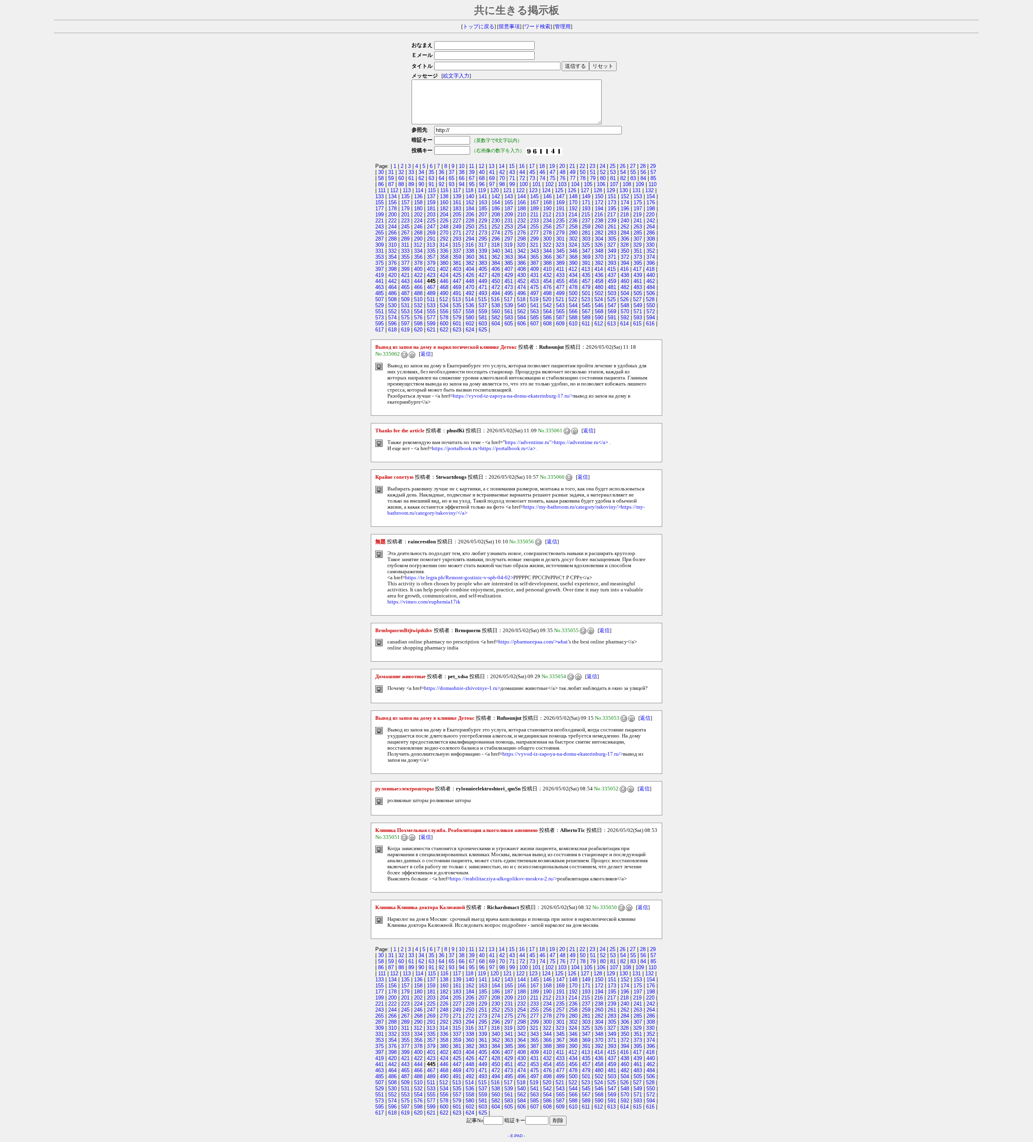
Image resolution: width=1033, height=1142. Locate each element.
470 (470, 287)
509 (405, 299)
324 (573, 245)
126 (572, 190)
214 (573, 215)
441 (379, 281)
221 (379, 221)
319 (508, 245)
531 (405, 305)
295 (483, 239)
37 (451, 172)
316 (469, 245)
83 (633, 178)
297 (508, 239)
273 (483, 233)
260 (599, 227)
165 (508, 202)
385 (508, 263)
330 (650, 245)
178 (392, 208)
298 (521, 239)
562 (521, 311)
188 (521, 208)
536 (470, 305)
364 (521, 257)
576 (418, 317)
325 (585, 245)
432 (547, 275)
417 (637, 269)
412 (573, 269)
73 (532, 178)
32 (401, 172)
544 (573, 305)
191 (560, 208)
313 (431, 245)
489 (431, 293)
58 (381, 178)
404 (470, 269)
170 (573, 202)
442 (392, 281)
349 (612, 251)
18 (542, 166)
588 (573, 317)
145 (534, 196)
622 (444, 330)
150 (599, 196)
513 (456, 299)
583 (508, 317)
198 (650, 208)
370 (599, 257)
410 (547, 269)
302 (573, 239)
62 (421, 178)
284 (625, 233)
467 (431, 287)
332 (392, 251)
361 (483, 257)
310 (392, 245)
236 (573, 221)
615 (637, 324)
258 (573, 227)
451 (508, 281)
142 (495, 196)
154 (650, 196)
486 (392, 293)
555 (431, 311)
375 (379, 263)
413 (585, 269)
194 (599, 208)
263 (638, 227)
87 (391, 184)
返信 (425, 354)
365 (534, 257)
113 (407, 190)
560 (495, 311)
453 (534, 281)
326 (598, 245)
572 (650, 311)
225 (431, 221)
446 (444, 281)
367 (560, 257)
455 (560, 281)
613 (611, 324)
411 (560, 269)
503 (612, 293)
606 (521, 324)
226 (444, 221)
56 (643, 172)
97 (492, 184)
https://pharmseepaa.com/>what (533, 642)
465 (405, 287)
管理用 (563, 26)
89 (411, 184)
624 (470, 330)
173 (612, 202)
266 (392, 233)
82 (623, 178)
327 (611, 245)
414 (598, 269)
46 (542, 172)
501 (586, 293)
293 (457, 239)
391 (586, 263)
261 (612, 227)
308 (650, 239)
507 (379, 299)
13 (491, 166)
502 (599, 293)
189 (534, 208)
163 (483, 202)
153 (638, 196)
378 (418, 263)
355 (405, 257)
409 (534, 269)
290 (418, 239)
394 (625, 263)
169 (560, 202)
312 (418, 245)
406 (495, 269)
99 (512, 184)
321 (534, 245)
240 (625, 221)
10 (461, 166)
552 (392, 311)
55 (633, 172)
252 (495, 227)
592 (625, 317)
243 (379, 227)
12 (481, 166)
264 (650, 227)
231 (508, 221)
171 (586, 202)
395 (638, 263)
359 (457, 257)
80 (603, 178)
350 (625, 251)
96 (482, 184)
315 (456, 245)
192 (573, 208)
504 (625, 293)
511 (431, 299)
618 (392, 330)
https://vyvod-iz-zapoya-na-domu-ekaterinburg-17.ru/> (513, 396)
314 (443, 245)
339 (483, 251)
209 (508, 215)
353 (379, 257)
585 (534, 317)
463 (379, 287)
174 (625, 202)
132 (649, 190)
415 (611, 269)
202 (418, 215)
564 (547, 311)
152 (625, 196)
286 (650, 233)
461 (638, 281)
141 (483, 196)
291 (431, 239)
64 (441, 178)
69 (492, 178)
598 (418, 324)
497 (534, 293)
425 (457, 275)
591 (612, 317)
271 (457, 233)
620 (418, 330)
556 (444, 311)
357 (431, 257)
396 (650, 263)
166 (521, 202)
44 (522, 172)
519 (534, 299)
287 (379, 239)
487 (405, 293)
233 (534, 221)
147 (560, 196)
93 (451, 184)
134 (392, 196)
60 (401, 178)
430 (521, 275)
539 (508, 305)
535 (457, 305)
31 (391, 172)
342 (521, 251)
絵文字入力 (456, 76)
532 (418, 305)
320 (521, 245)
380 (444, 263)
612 (598, 324)
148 (573, 196)
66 (461, 178)
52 (603, 172)
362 (495, 257)
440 (650, 275)
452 (521, 281)
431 (534, 275)
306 (625, 239)
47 (552, 172)
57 (653, 172)
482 (625, 287)
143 (508, 196)
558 (470, 311)
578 (444, 317)
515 (482, 299)
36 (441, 172)
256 (547, 227)
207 (483, 215)
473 (508, 287)
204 (444, 215)
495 (508, 293)
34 (421, 172)
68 (482, 178)
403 (457, 269)
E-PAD (516, 1136)
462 (650, 281)
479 (586, 287)
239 (612, 221)
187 (508, 208)
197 (638, 208)
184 (470, 208)
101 (536, 184)
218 (624, 215)
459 (612, 281)
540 (521, 305)
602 (470, 324)
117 (457, 190)
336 (444, 251)
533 (431, 305)
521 (560, 299)
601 (457, 324)
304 (599, 239)
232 (521, 221)
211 (534, 215)
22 (582, 166)
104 (575, 184)
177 (379, 208)
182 (444, 208)
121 (507, 190)
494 (495, 293)
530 (392, 305)
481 (612, 287)
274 (495, 233)
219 (637, 215)
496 (521, 293)
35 (431, 172)
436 (599, 275)
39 (472, 172)
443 (405, 281)
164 (495, 202)
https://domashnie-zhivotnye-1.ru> (462, 688)
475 (534, 287)
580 (470, 317)
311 (405, 245)
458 (599, 281)
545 (586, 305)
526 (624, 299)
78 (583, 178)
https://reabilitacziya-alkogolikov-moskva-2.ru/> (503, 879)
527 (637, 299)
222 (392, 221)
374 (650, 257)
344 (547, 251)
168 (547, 202)
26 (622, 166)
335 (431, 251)
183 (457, 208)
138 (444, 196)
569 (612, 311)
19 (552, 166)
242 (650, 221)
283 (612, 233)
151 (612, 196)
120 (494, 190)
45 (532, 172)
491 (457, 293)
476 (547, 287)
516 (495, 299)
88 (401, 184)
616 (650, 324)
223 (405, 221)
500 (573, 293)
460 (625, 281)
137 (431, 196)
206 (470, 215)
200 (392, 215)
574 (392, 317)
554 (418, 311)
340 (495, 251)
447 (457, 281)
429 (508, 275)
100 (523, 184)
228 (470, 221)
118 (469, 190)
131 (636, 190)
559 (483, 311)
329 (637, 245)
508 (392, 299)
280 (573, 233)
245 (405, 227)
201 (405, 215)
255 (534, 227)
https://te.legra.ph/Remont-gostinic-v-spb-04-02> (459, 577)
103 (562, 184)
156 (392, 202)
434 (573, 275)
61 (411, 178)
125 (559, 190)
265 (379, 233)
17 (532, 166)
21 (572, 166)
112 (394, 190)
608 (547, 324)
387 (534, 263)
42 (502, 172)
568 (599, 311)
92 (441, 184)
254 (521, 227)
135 (405, 196)
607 (534, 324)
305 (612, 239)
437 (612, 275)
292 (444, 239)
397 (379, 269)
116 (444, 190)
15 (511, 166)
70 (502, 178)
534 (444, 305)
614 (624, 324)
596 (392, 324)
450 (495, 281)
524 (598, 299)
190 (547, 208)
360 (470, 257)
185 (483, 208)
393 (612, 263)
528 (650, 299)
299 (534, 239)
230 (495, 221)
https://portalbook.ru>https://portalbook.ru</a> (483, 448)
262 (625, 227)
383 (483, 263)
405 (483, 269)
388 (547, 263)
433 (560, 275)
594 (650, 317)
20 (562, 166)
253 (508, 227)
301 (560, 239)
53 (613, 172)
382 (470, 263)
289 (405, 239)
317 (482, 245)
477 (560, 287)
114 (419, 190)
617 (379, 330)
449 (483, 281)
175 (638, 202)
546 (599, 305)
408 (521, 269)
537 (483, 305)
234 (547, 221)
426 (470, 275)
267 (405, 233)
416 (624, 269)
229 (483, 221)
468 (444, 287)
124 (546, 190)
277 (534, 233)
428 (495, 275)
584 (521, 317)
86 (381, 184)
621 (431, 330)
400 (418, 269)
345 (560, 251)
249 (457, 227)
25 (612, 166)
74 (542, 178)
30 (381, 172)
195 (612, 208)
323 (560, 245)
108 (627, 184)
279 (560, 233)
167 (534, 202)
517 (508, 299)
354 (392, 257)
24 (602, 166)
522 (573, 299)
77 (572, 178)
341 (508, 251)
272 (470, 233)
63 (431, 178)
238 (599, 221)
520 (547, 299)
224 (418, 221)
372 (625, 257)
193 (586, 208)
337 (457, 251)
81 (613, 178)
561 (508, 311)
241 (638, 221)
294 (470, 239)
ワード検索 (537, 26)
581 (483, 317)
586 (547, 317)
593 (638, 317)
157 (405, 202)
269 (431, 233)
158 (418, 202)
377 (405, 263)
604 (495, 324)
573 (379, 317)
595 (379, 324)
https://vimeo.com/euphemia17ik (423, 602)
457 (586, 281)
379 (431, 263)
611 (586, 324)
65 (451, 178)
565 (560, 311)
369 (586, 257)
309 (379, 245)
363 (508, 257)
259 (586, 227)
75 (552, 178)
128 (598, 190)
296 (495, 239)
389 (560, 263)
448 (470, 281)
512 (443, 299)
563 (534, 311)
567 (586, 311)
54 (623, 172)
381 (457, 263)
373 (638, 257)
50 (583, 172)
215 (585, 215)
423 (431, 275)
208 (495, 215)
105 (588, 184)
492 (470, 293)
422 (418, 275)
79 (593, 178)
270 (444, 233)
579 (457, 317)
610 (573, 324)
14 (501, 166)
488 (418, 293)
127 (585, 190)
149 (586, 196)
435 (586, 275)
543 (560, 305)
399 (405, 269)
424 (444, 275)
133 (379, 196)
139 (457, 196)
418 (650, 269)
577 (431, 317)
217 (611, 215)
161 (457, 202)
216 (598, 215)
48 (562, 172)
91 (431, 184)
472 (495, 287)
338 (470, 251)
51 (593, 172)
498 (547, 293)
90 (421, 184)
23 (592, 166)
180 (418, 208)
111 (382, 190)
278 (547, 233)
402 (444, 269)
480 (599, 287)
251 (483, 227)
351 (638, 251)
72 (522, 178)
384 (495, 263)
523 (585, 299)
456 (573, 281)
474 (521, 287)
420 (392, 275)
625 (483, 330)
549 (638, 305)
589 (586, 317)
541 (534, 305)
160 (444, 202)
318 (495, 245)
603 (483, 324)
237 (586, 221)
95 (472, 184)
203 (431, 215)
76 (562, 178)
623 (457, 330)
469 (457, 287)
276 (521, 233)
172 (599, 202)
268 (418, 233)
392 (599, 263)
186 (495, 208)
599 (431, 324)
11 (471, 166)
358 (444, 257)
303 (586, 239)
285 (638, 233)
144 (521, 196)
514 (469, 299)
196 (625, 208)
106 (601, 184)
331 (379, 251)
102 (549, 184)
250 (470, 227)
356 (418, 257)
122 (520, 190)
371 (612, 257)
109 (640, 184)
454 (547, 281)
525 (611, 299)
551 (379, 311)
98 (502, 184)
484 (650, 287)
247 (431, 227)
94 (461, 184)
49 (572, 172)
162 (470, 202)
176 (650, 202)
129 (610, 190)
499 (560, 293)
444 (418, 281)
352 (650, 251)
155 (379, 202)
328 (624, 245)
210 (521, 215)
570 (625, 311)
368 (573, 257)
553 (405, 311)
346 (573, 251)
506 (650, 293)
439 (638, 275)
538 (495, 305)
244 (392, 227)
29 (653, 166)
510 (418, 299)
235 (560, 221)
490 (444, 293)
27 (633, 166)
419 (379, 275)
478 (573, 287)
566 (573, 311)
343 (534, 251)
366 (547, 257)
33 (411, 172)
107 (614, 184)
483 (638, 287)
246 (418, 227)
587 (560, 317)
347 (586, 251)
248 (444, 227)
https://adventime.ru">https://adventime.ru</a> (556, 442)
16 (522, 166)
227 (457, 221)
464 (392, 287)
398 (392, 269)
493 (483, 293)
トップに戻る (478, 26)
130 (623, 190)
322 (547, 245)
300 (547, 239)
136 (418, 196)
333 (405, 251)
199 (379, 215)
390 (573, 263)
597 (405, 324)
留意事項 (509, 26)
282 (599, 233)
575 (405, 317)
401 (431, 269)
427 (483, 275)
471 (483, 287)
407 (508, 269)
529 (379, 305)
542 (547, 305)
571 (638, 311)
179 (405, 208)
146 (547, 196)
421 (405, 275)
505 (638, 293)
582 (495, 317)
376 (392, 263)
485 (379, 293)
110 (652, 184)
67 (472, 178)
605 (508, 324)
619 (405, 330)
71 (512, 178)
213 (560, 215)
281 (586, 233)
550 (650, 305)
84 (643, 178)
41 (492, 172)
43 (512, 172)
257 (560, 227)
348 (599, 251)
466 (418, 287)
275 (508, 233)
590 (599, 317)
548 (625, 305)
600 (444, 324)
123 (533, 190)
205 (457, 215)
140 (470, 196)
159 (431, 202)
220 (650, 215)
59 (391, 178)
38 (461, 172)
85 (653, 178)
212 (547, 215)
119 (482, 190)
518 (521, 299)
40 (482, 172)
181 (431, 208)
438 (625, 275)
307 (638, 239)
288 (392, 239)
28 (643, 166)
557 (457, 311)
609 (560, 324)
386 (521, 263)
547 (612, 305)
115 (432, 190)
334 (418, 251)
